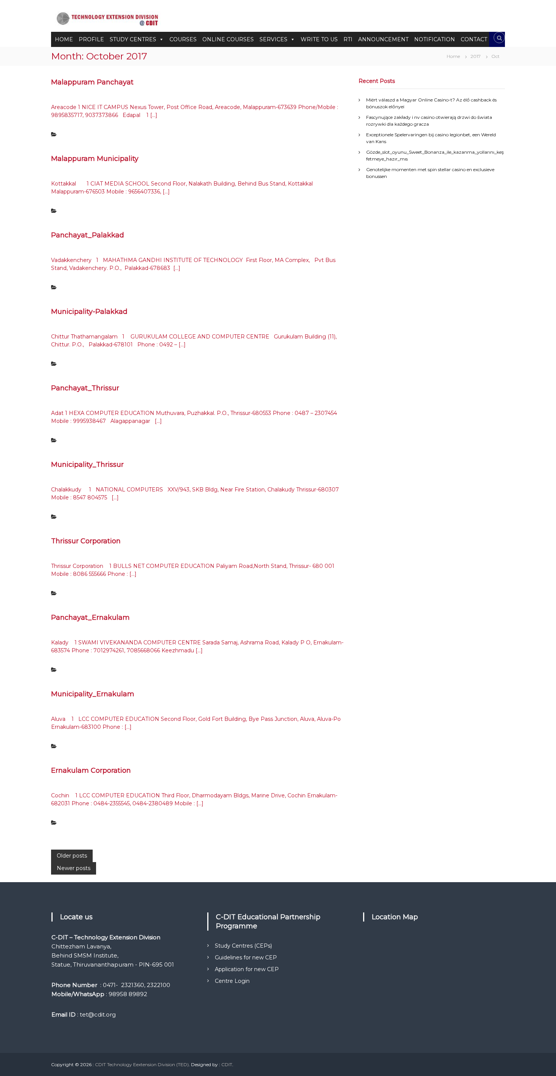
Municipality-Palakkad (89, 311)
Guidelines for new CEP (246, 957)
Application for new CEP (247, 969)
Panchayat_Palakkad (87, 235)
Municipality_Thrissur (87, 464)
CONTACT (474, 39)
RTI (348, 39)
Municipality (73, 211)
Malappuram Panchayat (92, 82)
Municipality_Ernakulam (92, 694)
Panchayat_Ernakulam (90, 617)
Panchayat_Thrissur (85, 388)
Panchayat (72, 134)
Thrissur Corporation (86, 541)
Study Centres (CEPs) (243, 945)
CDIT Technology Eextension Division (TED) (142, 1064)
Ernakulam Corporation (91, 770)
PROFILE (91, 39)
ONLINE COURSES (228, 39)
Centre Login (232, 981)
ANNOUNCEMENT (383, 39)
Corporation (73, 593)
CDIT (226, 1064)
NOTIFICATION (434, 39)
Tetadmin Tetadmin (127, 95)
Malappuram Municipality (94, 158)
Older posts (72, 855)
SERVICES (273, 39)
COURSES (183, 39)
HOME (64, 39)
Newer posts (73, 868)
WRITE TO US (319, 39)
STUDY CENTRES (133, 39)
